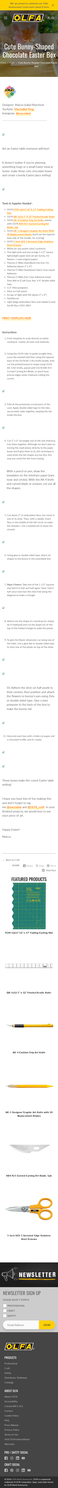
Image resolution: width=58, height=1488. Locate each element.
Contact (8, 1410)
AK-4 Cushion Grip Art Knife (28, 220)
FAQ (6, 1420)
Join (47, 1325)
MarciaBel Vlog (24, 109)
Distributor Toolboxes (15, 1377)
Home (3, 62)
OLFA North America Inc (22, 1479)
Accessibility (11, 1401)
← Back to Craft (11, 859)
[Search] (53, 17)
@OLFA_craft (36, 807)
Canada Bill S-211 (13, 1406)
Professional (16, 1305)
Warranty (9, 1444)
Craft (12, 62)
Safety (11, 1315)
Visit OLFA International (17, 1439)
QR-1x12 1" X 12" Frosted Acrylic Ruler (34, 216)
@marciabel (23, 113)
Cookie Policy (11, 1415)
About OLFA (11, 1396)
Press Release (11, 1425)
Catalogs (9, 1382)
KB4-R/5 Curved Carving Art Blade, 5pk (29, 1175)
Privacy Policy (11, 1429)
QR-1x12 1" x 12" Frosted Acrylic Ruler (29, 992)
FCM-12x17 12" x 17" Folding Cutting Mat (29, 932)
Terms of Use (11, 1434)
